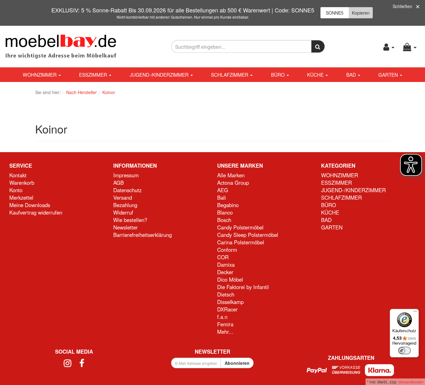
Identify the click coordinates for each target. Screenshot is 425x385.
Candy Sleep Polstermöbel (247, 234)
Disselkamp (230, 302)
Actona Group (233, 182)
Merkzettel (21, 197)
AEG (222, 190)
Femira (225, 324)
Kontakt (17, 175)
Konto (15, 190)
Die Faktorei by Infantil (243, 287)
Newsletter (125, 227)
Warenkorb (21, 182)
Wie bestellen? (130, 220)
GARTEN (388, 74)
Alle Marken (231, 175)
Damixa (226, 264)
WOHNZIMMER (40, 74)
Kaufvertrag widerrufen (35, 212)
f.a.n (222, 316)
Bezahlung (125, 205)
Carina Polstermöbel (240, 242)
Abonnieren (237, 363)
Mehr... (225, 331)
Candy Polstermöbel (240, 227)
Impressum (126, 175)
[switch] (404, 350)
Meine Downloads (29, 205)
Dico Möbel (230, 279)
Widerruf (123, 212)
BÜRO (278, 74)
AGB (118, 182)
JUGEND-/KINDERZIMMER (160, 74)
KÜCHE (316, 74)
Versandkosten (410, 381)
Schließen (402, 6)
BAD (351, 74)
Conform (227, 249)
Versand (122, 197)
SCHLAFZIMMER (230, 74)
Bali (221, 197)
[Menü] (415, 312)
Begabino (228, 205)
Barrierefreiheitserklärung (142, 234)
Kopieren (361, 13)
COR (223, 257)
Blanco (225, 212)
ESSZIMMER (93, 74)
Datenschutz (127, 190)
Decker (225, 272)
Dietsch (225, 294)
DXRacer (227, 309)
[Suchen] (318, 46)
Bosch (224, 220)
